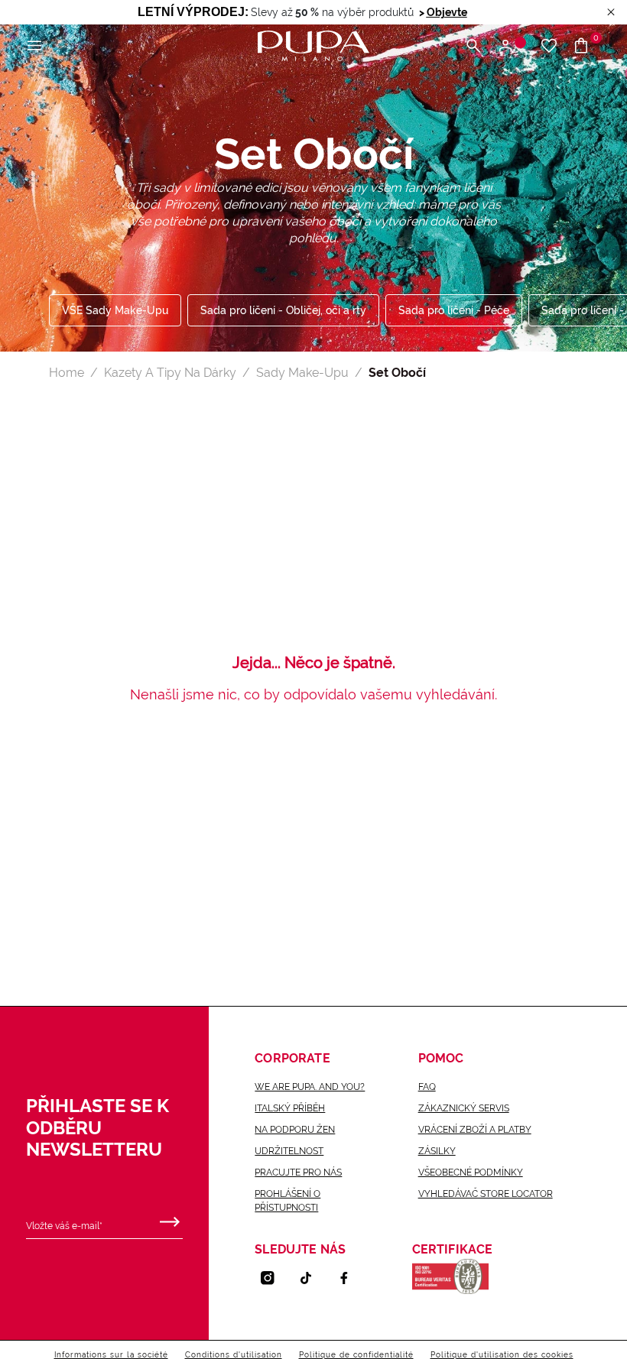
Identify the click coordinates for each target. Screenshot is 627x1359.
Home (66, 372)
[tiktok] (312, 1278)
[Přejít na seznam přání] (549, 46)
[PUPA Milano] (313, 44)
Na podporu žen (295, 1129)
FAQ (427, 1087)
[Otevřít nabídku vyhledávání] (473, 46)
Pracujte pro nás (298, 1172)
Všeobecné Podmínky (470, 1172)
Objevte (447, 12)
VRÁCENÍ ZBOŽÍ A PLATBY (474, 1129)
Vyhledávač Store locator (485, 1194)
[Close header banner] (611, 12)
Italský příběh (290, 1108)
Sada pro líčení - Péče (453, 310)
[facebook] (350, 1278)
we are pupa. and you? (310, 1087)
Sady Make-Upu (302, 372)
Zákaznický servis (463, 1108)
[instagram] (274, 1278)
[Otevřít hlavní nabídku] (34, 46)
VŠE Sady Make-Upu (115, 310)
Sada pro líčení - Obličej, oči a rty (283, 310)
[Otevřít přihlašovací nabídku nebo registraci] (511, 46)
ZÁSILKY (437, 1151)
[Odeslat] (170, 1218)
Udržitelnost (289, 1151)
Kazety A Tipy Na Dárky (170, 372)
